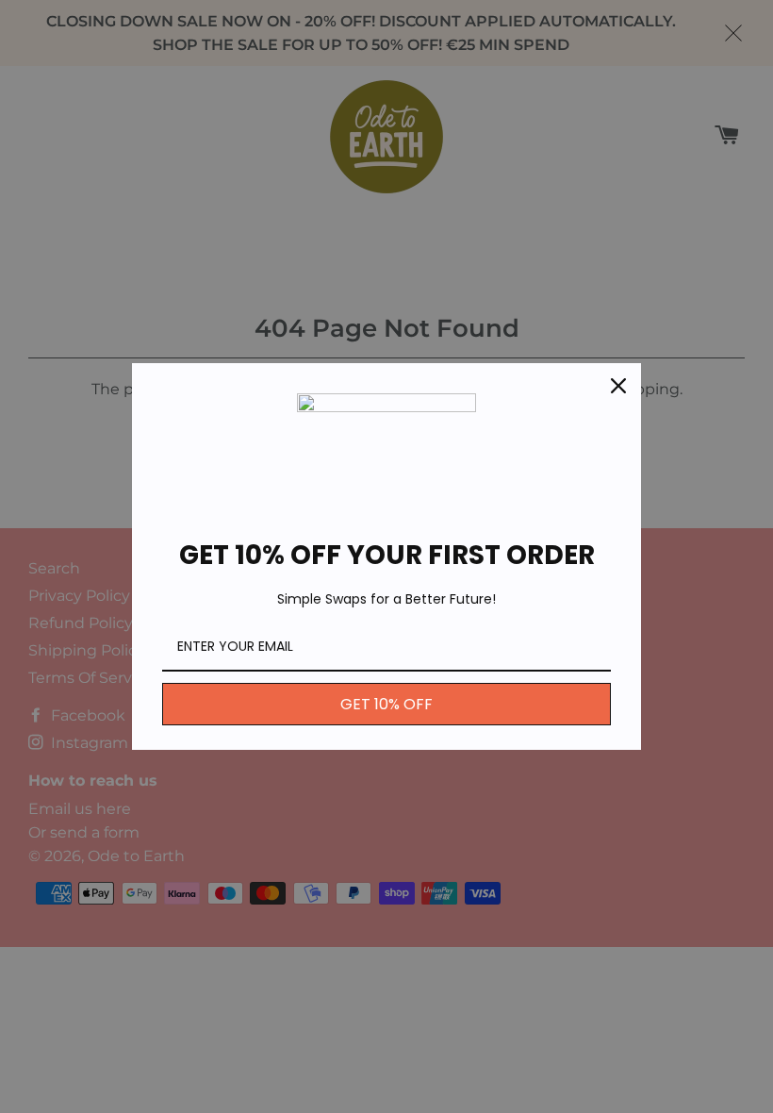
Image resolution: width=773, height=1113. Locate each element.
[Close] (618, 385)
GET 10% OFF (386, 704)
